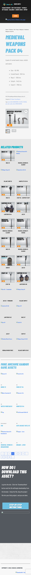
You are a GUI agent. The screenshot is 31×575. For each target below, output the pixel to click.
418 (6, 457)
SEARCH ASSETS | (17, 4)
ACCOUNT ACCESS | (19, 9)
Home (7, 29)
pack (6, 103)
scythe (11, 103)
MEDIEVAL (25, 102)
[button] (26, 111)
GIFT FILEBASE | (5, 9)
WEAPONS (20, 103)
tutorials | (24, 8)
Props (17, 29)
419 (9, 457)
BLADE (11, 102)
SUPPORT (25, 9)
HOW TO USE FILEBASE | (16, 8)
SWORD (16, 103)
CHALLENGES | (12, 9)
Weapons (22, 29)
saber (9, 103)
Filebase (11, 29)
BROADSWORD (15, 102)
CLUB (20, 102)
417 (2, 457)
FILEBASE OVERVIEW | (6, 8)
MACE (22, 102)
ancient (8, 102)
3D (14, 29)
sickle (14, 103)
